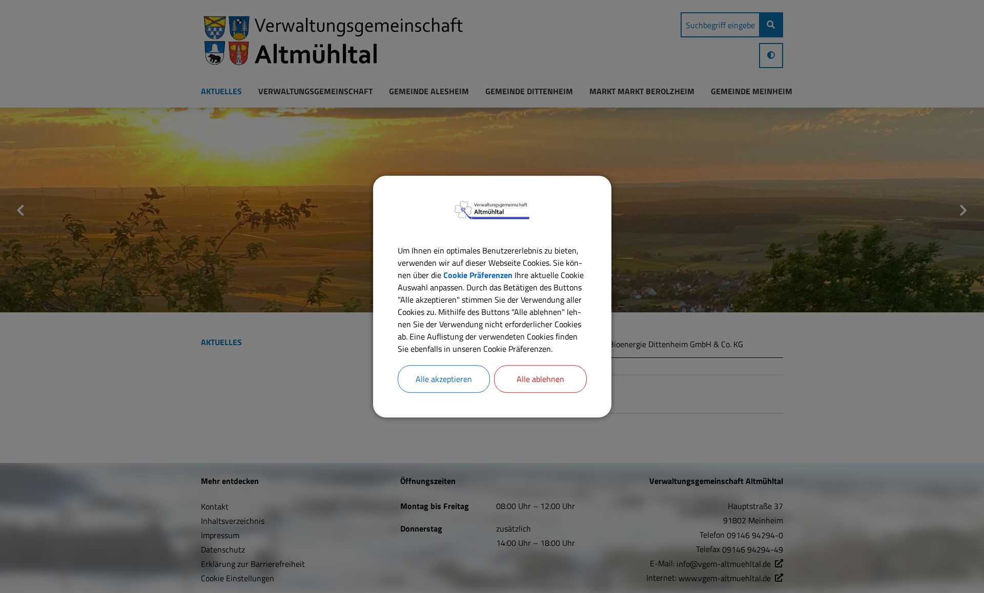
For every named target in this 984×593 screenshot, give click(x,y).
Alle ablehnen (540, 379)
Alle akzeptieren (444, 379)
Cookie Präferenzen (477, 275)
